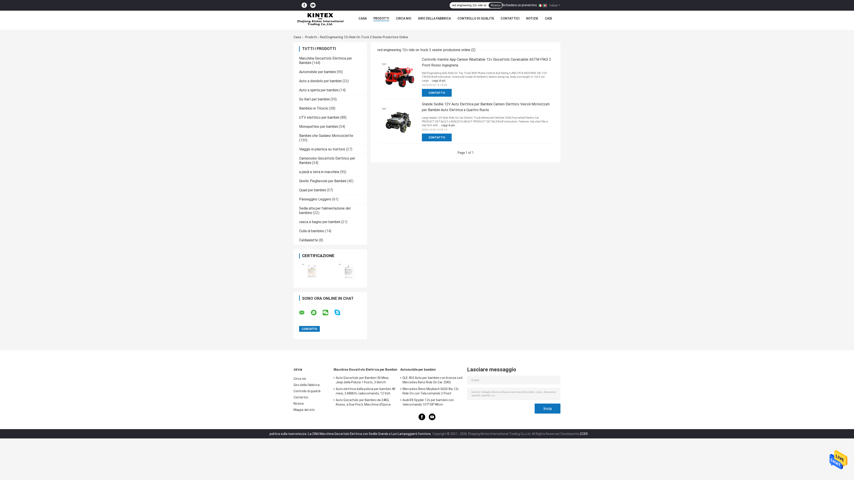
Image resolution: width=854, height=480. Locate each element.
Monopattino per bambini (318, 126)
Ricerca (495, 5)
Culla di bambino (311, 231)
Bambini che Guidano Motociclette (326, 136)
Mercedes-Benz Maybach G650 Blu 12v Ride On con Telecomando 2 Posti (431, 391)
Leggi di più (438, 80)
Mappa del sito (304, 410)
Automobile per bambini (317, 72)
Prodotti (381, 18)
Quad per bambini (312, 190)
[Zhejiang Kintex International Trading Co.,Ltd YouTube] (313, 5)
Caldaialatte (308, 240)
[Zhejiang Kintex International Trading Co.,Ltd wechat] (328, 312)
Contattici (510, 18)
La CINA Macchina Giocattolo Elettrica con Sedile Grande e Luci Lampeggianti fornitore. (370, 434)
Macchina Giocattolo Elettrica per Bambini (365, 369)
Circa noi (403, 18)
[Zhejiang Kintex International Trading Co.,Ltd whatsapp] (316, 312)
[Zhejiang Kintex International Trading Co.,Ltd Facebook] (304, 5)
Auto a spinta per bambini (318, 90)
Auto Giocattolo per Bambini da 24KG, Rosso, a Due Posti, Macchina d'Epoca (363, 402)
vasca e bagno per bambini (319, 222)
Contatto (437, 92)
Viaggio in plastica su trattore (322, 149)
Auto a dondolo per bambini (320, 81)
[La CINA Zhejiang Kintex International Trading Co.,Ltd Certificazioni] (312, 271)
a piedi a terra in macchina (319, 172)
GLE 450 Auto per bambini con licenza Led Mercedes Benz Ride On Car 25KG (432, 380)
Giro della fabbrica (434, 18)
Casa (363, 18)
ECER (584, 434)
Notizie (532, 18)
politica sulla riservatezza (288, 434)
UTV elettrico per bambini (319, 117)
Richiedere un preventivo (519, 5)
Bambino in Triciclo (313, 108)
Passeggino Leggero (315, 199)
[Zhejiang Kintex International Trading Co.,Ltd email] (304, 312)
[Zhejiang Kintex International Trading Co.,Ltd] (320, 19)
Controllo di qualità (475, 18)
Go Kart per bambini (314, 99)
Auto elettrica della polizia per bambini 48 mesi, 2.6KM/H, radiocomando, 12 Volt (365, 391)
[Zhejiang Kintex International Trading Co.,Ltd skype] (340, 312)
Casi (548, 18)
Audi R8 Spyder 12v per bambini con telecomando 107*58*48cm (428, 402)
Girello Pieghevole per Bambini (322, 181)
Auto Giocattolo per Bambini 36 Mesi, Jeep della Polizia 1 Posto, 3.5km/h (362, 380)
